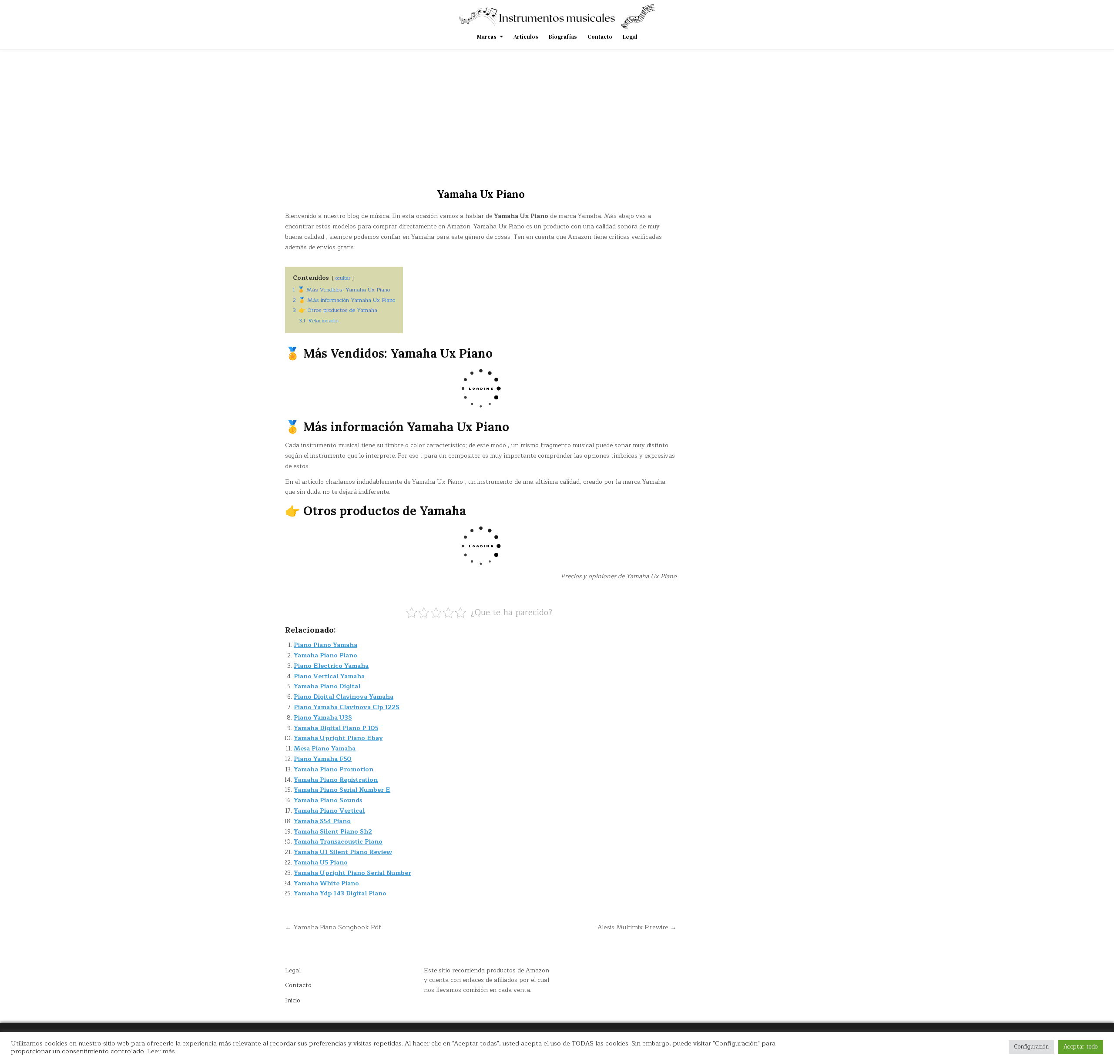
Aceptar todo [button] (1081, 1047)
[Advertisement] (557, 115)
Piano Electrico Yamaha (331, 666)
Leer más (161, 1051)
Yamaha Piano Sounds (328, 800)
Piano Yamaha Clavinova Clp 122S (346, 707)
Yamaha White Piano (326, 883)
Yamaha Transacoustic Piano (338, 842)
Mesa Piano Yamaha (325, 749)
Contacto (599, 36)
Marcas (487, 36)
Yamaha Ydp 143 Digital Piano (340, 893)
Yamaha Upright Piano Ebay (338, 738)
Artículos (525, 36)
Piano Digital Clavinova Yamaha (343, 697)
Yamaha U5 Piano (321, 863)
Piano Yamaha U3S (323, 718)
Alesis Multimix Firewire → (637, 927)
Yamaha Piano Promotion (333, 769)
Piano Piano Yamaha (325, 645)
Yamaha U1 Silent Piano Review (343, 852)
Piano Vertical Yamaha (329, 676)
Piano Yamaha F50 (323, 759)
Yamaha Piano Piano (325, 655)
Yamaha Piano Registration (336, 780)
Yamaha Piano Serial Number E (342, 790)
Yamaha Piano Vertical (329, 811)
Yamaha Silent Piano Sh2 (333, 832)
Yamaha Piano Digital (327, 686)
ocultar (343, 278)
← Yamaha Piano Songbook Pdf (333, 927)
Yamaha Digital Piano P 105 (336, 728)
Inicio (292, 1000)
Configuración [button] (1031, 1047)
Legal (630, 36)
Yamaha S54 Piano (322, 821)
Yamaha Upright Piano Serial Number (352, 873)
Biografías (563, 36)
